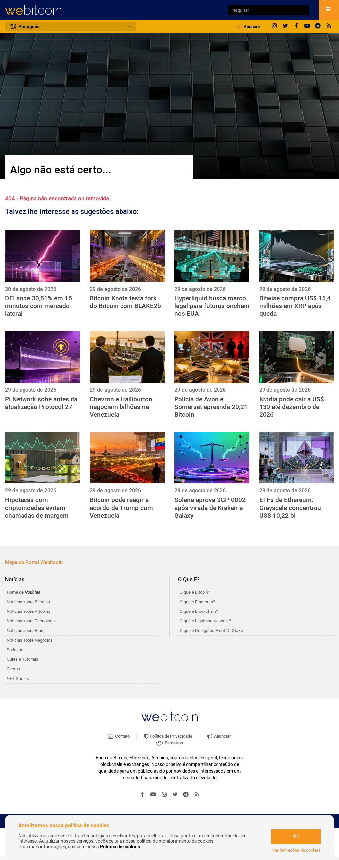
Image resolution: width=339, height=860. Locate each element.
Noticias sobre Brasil (26, 630)
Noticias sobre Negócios (30, 640)
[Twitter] (285, 26)
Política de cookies (120, 846)
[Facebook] (296, 26)
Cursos (13, 669)
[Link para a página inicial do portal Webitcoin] (169, 716)
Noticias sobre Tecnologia (31, 621)
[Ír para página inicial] (113, 10)
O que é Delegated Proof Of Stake (211, 630)
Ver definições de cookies (296, 850)
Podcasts (15, 650)
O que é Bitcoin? (195, 592)
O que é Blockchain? (199, 611)
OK (296, 836)
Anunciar (222, 736)
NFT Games (18, 678)
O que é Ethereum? (197, 602)
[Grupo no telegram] (318, 26)
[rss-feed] (329, 26)
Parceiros (173, 743)
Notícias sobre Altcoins (28, 611)
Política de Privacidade (170, 736)
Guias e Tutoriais (22, 659)
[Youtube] (307, 26)
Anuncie (251, 26)
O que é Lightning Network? (205, 621)
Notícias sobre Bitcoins (28, 602)
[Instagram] (274, 26)
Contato (122, 736)
